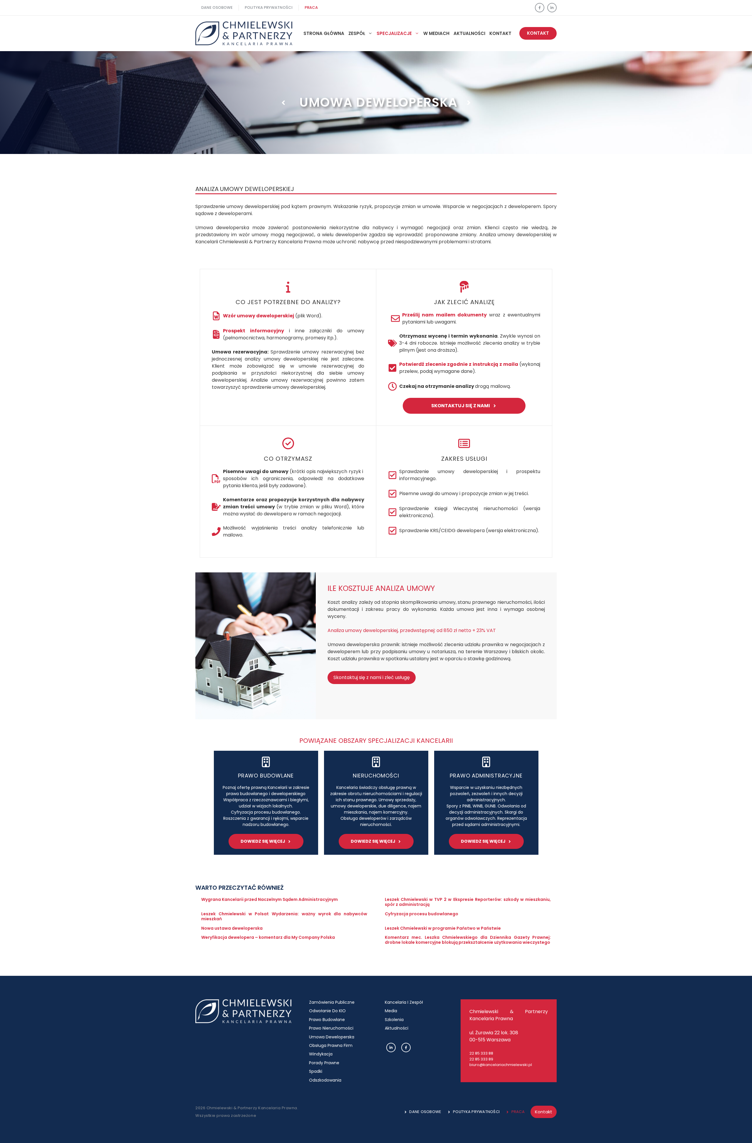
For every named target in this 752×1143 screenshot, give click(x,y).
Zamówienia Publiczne (332, 1002)
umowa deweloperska (331, 1037)
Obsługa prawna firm (330, 1045)
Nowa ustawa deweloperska (232, 928)
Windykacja (321, 1054)
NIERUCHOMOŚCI (376, 775)
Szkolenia (394, 1020)
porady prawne (324, 1063)
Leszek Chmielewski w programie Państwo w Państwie (443, 928)
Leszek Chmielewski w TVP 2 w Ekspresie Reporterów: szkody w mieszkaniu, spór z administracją (468, 901)
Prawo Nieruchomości (331, 1028)
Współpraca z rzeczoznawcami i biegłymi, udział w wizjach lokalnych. (266, 803)
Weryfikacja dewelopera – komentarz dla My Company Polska (268, 937)
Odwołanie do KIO (327, 1011)
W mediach (436, 33)
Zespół (356, 33)
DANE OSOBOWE (217, 7)
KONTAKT (538, 33)
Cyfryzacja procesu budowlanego (421, 914)
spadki (315, 1071)
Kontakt (500, 33)
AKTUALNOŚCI (469, 33)
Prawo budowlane (327, 1020)
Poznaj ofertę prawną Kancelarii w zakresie (266, 787)
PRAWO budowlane (266, 775)
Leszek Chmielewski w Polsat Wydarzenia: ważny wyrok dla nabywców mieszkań (284, 916)
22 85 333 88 (481, 1053)
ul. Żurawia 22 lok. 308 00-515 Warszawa (493, 1036)
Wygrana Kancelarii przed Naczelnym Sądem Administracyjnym (269, 899)
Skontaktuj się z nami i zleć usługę (371, 677)
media (391, 1011)
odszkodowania (325, 1080)
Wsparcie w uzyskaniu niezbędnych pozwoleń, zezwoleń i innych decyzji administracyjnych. (486, 794)
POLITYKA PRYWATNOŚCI (269, 7)
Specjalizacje (394, 33)
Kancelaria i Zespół (404, 1002)
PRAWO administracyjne (486, 775)
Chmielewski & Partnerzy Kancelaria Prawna (508, 1015)
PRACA (311, 7)
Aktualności (396, 1028)
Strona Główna (323, 33)
